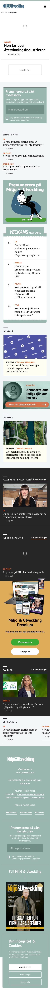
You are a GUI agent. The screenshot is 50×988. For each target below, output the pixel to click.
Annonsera (39, 812)
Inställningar (25, 974)
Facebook (21, 877)
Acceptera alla (25, 967)
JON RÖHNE (25, 783)
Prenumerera (25, 642)
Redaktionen (11, 812)
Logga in (25, 651)
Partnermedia (26, 812)
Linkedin (29, 877)
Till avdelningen (39, 479)
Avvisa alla (25, 982)
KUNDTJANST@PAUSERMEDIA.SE (30, 794)
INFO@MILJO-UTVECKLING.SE (31, 797)
